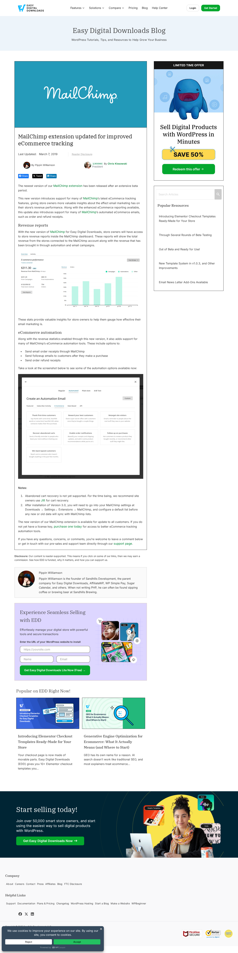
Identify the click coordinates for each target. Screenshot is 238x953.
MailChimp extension (67, 186)
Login (193, 7)
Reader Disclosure (82, 154)
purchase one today (68, 526)
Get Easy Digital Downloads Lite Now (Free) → (55, 670)
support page (123, 543)
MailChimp (90, 198)
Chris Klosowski (117, 163)
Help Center (160, 8)
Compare (115, 8)
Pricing (133, 8)
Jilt (43, 500)
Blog (145, 8)
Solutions (95, 8)
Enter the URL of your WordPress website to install (50, 641)
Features (75, 8)
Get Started (210, 7)
